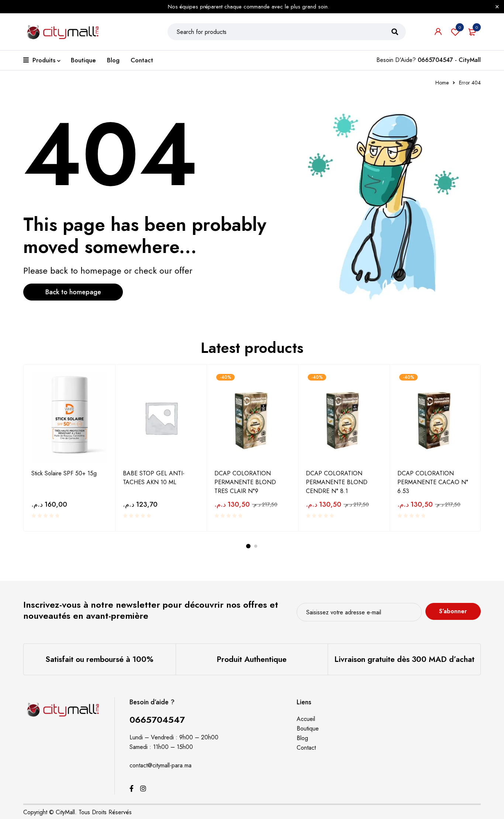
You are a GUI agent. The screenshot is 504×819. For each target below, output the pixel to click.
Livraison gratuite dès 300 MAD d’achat (404, 659)
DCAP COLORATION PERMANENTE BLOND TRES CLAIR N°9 (245, 482)
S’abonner (453, 611)
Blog (302, 738)
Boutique (308, 728)
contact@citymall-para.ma (160, 765)
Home (442, 82)
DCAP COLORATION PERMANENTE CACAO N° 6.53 (432, 482)
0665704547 (157, 719)
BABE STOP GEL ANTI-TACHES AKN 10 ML (153, 477)
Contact (306, 747)
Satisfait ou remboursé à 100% (99, 659)
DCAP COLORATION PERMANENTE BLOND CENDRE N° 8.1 (336, 482)
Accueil (306, 719)
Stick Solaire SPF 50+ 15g (64, 473)
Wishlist (460, 27)
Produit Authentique (252, 659)
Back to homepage (73, 292)
